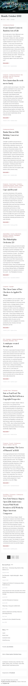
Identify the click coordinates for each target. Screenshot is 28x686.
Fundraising (5, 340)
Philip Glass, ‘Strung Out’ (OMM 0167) (11, 606)
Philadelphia (17, 235)
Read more (5, 63)
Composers (5, 74)
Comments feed (6, 637)
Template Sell (5, 683)
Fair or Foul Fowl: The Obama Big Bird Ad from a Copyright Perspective (13, 396)
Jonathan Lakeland (15, 277)
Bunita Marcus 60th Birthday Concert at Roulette (11, 135)
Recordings (5, 77)
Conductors (19, 184)
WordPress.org (6, 640)
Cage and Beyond (10, 190)
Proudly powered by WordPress (9, 681)
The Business (14, 390)
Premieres (10, 496)
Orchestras (10, 235)
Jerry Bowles (14, 66)
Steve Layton (14, 120)
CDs (4, 339)
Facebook (12, 672)
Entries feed (5, 635)
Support (11, 77)
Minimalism (11, 340)
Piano (16, 340)
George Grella (14, 224)
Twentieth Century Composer (15, 187)
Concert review (12, 184)
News (9, 390)
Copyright (11, 286)
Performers (16, 76)
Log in (3, 633)
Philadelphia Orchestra (8, 236)
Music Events (18, 233)
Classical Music (6, 233)
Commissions (13, 494)
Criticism (16, 185)
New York (11, 76)
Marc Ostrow (14, 330)
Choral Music (6, 494)
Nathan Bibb (14, 175)
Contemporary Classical (8, 25)
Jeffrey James (14, 548)
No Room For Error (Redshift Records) (11, 619)
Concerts (13, 233)
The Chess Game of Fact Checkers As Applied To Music (12, 292)
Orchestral (5, 187)
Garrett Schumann (15, 485)
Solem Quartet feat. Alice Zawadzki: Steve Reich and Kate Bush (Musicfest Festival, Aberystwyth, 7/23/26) (13, 592)
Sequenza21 (14, 3)
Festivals (21, 185)
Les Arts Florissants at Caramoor (10, 600)
